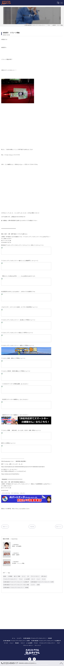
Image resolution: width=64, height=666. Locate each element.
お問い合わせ (43, 576)
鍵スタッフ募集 (17, 576)
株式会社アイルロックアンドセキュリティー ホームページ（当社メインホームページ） (22, 245)
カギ (28, 576)
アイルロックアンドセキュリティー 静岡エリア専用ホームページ (17, 345)
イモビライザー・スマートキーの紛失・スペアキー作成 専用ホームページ (19, 307)
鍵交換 (4, 576)
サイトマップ (38, 645)
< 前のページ (5, 526)
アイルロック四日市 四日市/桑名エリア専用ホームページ (15, 371)
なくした (23, 576)
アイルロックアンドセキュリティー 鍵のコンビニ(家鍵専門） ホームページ (19, 260)
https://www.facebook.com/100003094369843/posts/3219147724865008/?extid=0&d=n (23, 466)
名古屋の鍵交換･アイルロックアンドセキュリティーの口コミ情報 (16, 584)
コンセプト (33, 584)
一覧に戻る (32, 526)
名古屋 (38, 584)
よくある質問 (27, 579)
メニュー (38, 579)
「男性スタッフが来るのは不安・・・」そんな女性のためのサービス (18, 276)
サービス (43, 579)
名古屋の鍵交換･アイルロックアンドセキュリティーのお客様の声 (16, 581)
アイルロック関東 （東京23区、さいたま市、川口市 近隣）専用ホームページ (21, 430)
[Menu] (61, 2)
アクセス (20, 579)
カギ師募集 (10, 576)
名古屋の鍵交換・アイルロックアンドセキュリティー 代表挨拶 (15, 587)
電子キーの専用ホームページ (8, 443)
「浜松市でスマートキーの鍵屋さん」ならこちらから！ (15, 414)
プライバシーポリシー (35, 576)
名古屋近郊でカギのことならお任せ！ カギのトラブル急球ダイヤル (18, 291)
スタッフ (33, 579)
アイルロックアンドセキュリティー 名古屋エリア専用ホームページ (18, 319)
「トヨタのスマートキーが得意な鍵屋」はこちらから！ (15, 383)
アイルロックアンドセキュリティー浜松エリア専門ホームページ (17, 332)
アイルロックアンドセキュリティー (10, 579)
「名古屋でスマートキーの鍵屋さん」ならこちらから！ (15, 399)
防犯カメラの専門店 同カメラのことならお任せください (15, 508)
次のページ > (58, 526)
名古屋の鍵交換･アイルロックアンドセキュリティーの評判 (42, 581)
